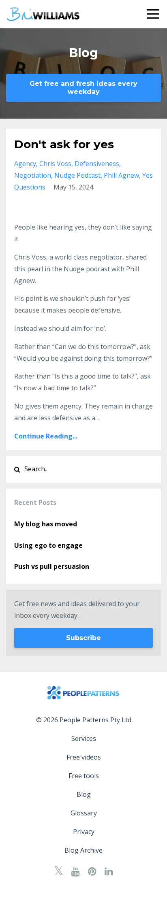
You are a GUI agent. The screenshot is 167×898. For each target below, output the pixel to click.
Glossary (84, 813)
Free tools (84, 775)
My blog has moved (45, 523)
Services (83, 738)
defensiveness (97, 163)
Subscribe (83, 638)
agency (25, 163)
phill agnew (121, 175)
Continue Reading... (45, 436)
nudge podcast (77, 175)
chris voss (55, 163)
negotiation (32, 175)
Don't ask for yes (64, 144)
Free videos (83, 757)
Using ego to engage (48, 545)
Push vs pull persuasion (51, 566)
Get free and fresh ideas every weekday (83, 88)
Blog (84, 794)
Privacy (83, 831)
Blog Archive (83, 850)
